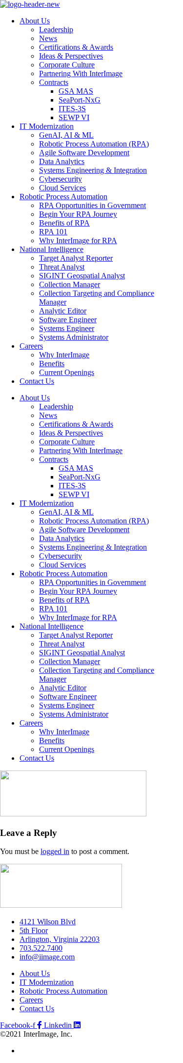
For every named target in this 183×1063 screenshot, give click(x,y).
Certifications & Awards (76, 47)
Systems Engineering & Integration (93, 170)
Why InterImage (64, 355)
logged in (55, 851)
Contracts (53, 82)
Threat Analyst (61, 267)
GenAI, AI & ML (66, 135)
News (48, 38)
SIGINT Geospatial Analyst (82, 275)
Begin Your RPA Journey (78, 214)
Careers (31, 346)
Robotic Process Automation (63, 196)
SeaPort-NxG (80, 100)
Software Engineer (68, 319)
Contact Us (37, 381)
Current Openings (66, 372)
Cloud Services (62, 188)
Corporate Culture (67, 65)
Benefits (51, 363)
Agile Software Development (84, 152)
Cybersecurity (60, 179)
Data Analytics (61, 161)
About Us (35, 21)
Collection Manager (69, 284)
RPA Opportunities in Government (92, 205)
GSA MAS (76, 91)
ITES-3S (72, 108)
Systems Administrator (73, 337)
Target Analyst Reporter (76, 258)
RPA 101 (53, 232)
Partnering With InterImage (80, 73)
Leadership (56, 29)
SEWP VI (74, 117)
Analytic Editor (62, 311)
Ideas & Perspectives (71, 56)
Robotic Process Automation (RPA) (94, 144)
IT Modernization (47, 126)
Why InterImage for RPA (78, 240)
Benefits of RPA (64, 223)
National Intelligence (51, 249)
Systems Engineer (66, 328)
